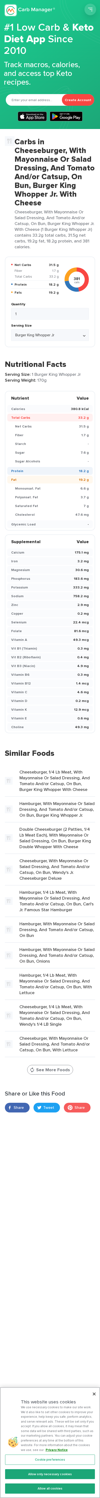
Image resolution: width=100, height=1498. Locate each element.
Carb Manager (30, 10)
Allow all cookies (50, 1488)
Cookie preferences (50, 1459)
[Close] (94, 1394)
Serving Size (21, 325)
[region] (50, 1442)
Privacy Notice (57, 1450)
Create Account (78, 99)
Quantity (18, 304)
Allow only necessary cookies (50, 1474)
